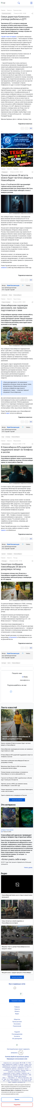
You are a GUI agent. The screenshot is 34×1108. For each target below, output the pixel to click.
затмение (4, 295)
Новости (9, 10)
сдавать (3, 530)
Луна (10, 295)
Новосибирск (17, 295)
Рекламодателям (17, 1034)
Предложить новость (17, 1000)
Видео (17, 1014)
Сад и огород (17, 299)
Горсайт (12, 289)
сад (3, 437)
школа (3, 554)
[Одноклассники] (26, 128)
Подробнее (17, 1104)
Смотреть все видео (17, 977)
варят (8, 413)
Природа (15, 169)
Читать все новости (17, 799)
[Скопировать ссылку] (31, 128)
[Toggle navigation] (31, 3)
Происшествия (17, 10)
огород (8, 437)
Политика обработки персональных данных (17, 1056)
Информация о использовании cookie (17, 1059)
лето (9, 663)
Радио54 (17, 1032)
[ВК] (22, 128)
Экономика (17, 1024)
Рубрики (17, 1007)
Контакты (17, 1036)
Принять (17, 1099)
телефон (9, 554)
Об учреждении (17, 1038)
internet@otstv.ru (25, 680)
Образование (17, 440)
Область (17, 1011)
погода (4, 663)
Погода (15, 558)
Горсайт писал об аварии (8, 36)
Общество (17, 1019)
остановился (13, 637)
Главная (3, 10)
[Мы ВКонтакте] (17, 140)
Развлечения (17, 1026)
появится (4, 267)
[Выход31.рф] (17, 157)
